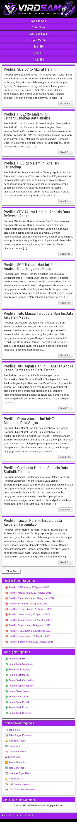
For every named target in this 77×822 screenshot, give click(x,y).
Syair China (38, 27)
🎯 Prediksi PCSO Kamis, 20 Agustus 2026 (28, 631)
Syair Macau (39, 40)
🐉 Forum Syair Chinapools (19, 685)
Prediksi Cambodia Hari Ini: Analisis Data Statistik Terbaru (36, 470)
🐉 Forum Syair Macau (17, 675)
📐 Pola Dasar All (14, 778)
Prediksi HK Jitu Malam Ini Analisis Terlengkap (31, 165)
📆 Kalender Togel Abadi (18, 773)
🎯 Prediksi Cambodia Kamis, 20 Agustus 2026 (29, 598)
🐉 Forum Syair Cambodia (19, 680)
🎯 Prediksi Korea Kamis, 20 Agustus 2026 (27, 636)
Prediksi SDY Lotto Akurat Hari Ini (30, 69)
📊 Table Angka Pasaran (18, 735)
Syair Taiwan (38, 21)
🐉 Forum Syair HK (15, 658)
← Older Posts (11, 571)
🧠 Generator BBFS (15, 751)
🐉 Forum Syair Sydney (17, 669)
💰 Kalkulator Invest (15, 740)
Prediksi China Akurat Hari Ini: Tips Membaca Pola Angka (31, 421)
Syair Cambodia (39, 33)
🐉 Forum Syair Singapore (19, 664)
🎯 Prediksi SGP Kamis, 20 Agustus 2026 (27, 587)
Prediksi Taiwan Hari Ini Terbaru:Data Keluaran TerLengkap (33, 522)
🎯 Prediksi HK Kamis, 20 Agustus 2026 (26, 603)
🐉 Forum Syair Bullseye (18, 713)
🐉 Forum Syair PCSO (17, 702)
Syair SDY (38, 59)
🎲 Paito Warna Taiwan (17, 784)
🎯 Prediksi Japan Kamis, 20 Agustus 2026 (27, 625)
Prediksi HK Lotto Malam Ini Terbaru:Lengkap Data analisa (27, 116)
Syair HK (39, 46)
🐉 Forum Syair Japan (16, 696)
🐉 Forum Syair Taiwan (17, 691)
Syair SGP (38, 53)
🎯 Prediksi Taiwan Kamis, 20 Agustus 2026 (28, 620)
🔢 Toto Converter (14, 767)
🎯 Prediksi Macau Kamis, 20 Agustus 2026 (28, 592)
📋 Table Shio (12, 730)
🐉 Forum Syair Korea (16, 707)
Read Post (65, 103)
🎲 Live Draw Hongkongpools (20, 789)
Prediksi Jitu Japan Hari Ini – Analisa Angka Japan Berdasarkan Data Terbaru (38, 368)
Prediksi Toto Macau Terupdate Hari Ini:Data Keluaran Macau (38, 315)
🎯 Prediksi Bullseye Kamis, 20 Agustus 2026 (29, 641)
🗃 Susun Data (12, 757)
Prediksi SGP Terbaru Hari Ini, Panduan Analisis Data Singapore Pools (34, 266)
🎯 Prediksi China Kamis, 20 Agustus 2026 (27, 614)
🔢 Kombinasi (12, 746)
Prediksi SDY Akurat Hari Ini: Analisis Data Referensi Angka (37, 214)
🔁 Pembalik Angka (15, 762)
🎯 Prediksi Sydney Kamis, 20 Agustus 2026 (28, 609)
